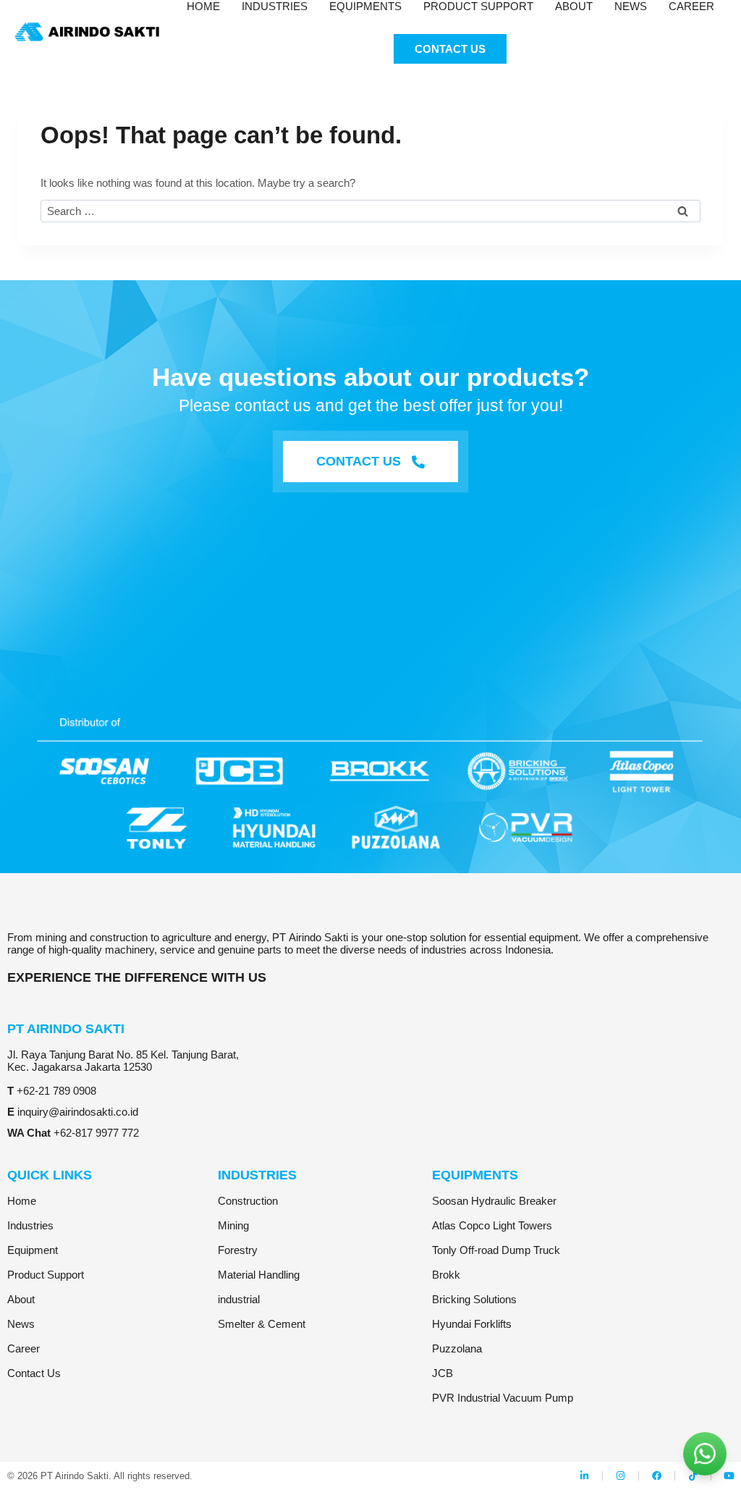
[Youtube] (729, 1476)
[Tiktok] (693, 1476)
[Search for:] (370, 211)
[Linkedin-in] (584, 1476)
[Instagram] (620, 1476)
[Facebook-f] (656, 1476)
